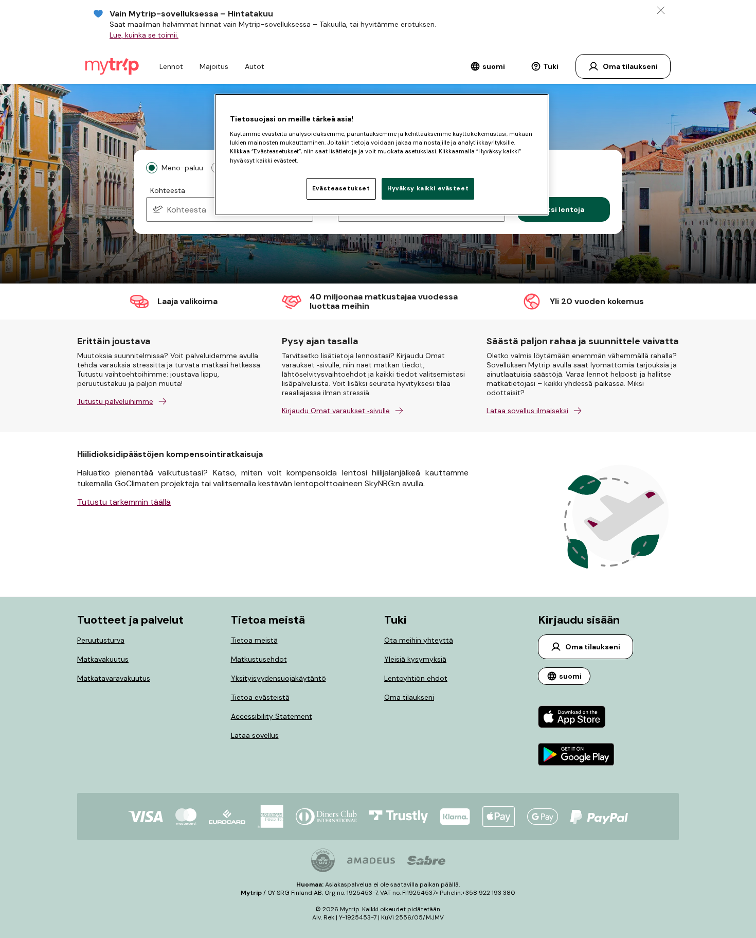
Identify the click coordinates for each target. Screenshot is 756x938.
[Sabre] (426, 860)
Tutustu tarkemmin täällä (124, 502)
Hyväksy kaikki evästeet (428, 188)
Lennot (171, 66)
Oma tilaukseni (409, 697)
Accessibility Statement (271, 716)
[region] (381, 154)
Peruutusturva (100, 640)
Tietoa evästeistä (260, 697)
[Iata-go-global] (323, 860)
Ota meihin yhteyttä (418, 640)
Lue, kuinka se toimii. (144, 35)
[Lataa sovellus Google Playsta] (576, 755)
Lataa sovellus (255, 735)
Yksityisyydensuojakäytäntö (278, 678)
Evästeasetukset (341, 188)
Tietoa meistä (254, 640)
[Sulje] (661, 10)
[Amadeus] (371, 860)
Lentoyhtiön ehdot (415, 678)
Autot (254, 66)
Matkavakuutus (103, 659)
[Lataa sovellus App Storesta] (576, 718)
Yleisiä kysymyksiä (415, 659)
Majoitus (214, 66)
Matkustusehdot (259, 659)
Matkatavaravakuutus (113, 678)
